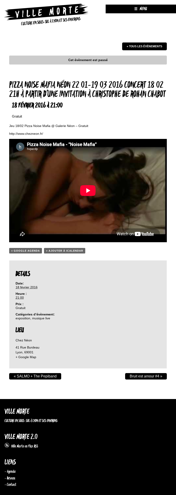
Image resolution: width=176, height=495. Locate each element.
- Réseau (10, 478)
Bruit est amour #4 (146, 376)
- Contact (10, 484)
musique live (41, 318)
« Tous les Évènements (144, 46)
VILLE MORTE (17, 411)
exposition (23, 318)
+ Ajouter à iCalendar (64, 250)
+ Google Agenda (25, 250)
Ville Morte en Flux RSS (23, 446)
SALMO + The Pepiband (35, 376)
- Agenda (10, 471)
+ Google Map (26, 357)
